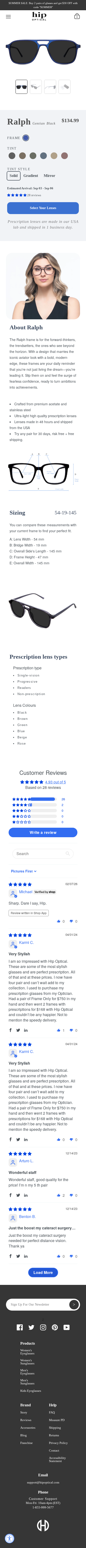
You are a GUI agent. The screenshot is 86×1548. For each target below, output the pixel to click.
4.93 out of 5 (55, 782)
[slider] (20, 884)
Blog (23, 1435)
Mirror (49, 176)
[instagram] (30, 9)
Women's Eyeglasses (27, 1351)
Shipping (55, 1427)
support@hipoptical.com (43, 1482)
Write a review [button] (43, 832)
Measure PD (56, 1420)
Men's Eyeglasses (27, 1371)
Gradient (30, 176)
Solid (14, 176)
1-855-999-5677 (43, 1507)
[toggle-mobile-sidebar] (8, 16)
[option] (43, 48)
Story (23, 1412)
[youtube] (46, 9)
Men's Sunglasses (27, 1381)
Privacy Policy (58, 1443)
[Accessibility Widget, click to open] (9, 1538)
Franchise (26, 1443)
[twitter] (22, 9)
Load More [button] (43, 1272)
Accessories (27, 1427)
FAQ (52, 1412)
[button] (17, 195)
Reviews (25, 1420)
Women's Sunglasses (27, 1361)
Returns (54, 1435)
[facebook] (14, 9)
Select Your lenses (43, 208)
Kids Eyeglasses (30, 1391)
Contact (54, 1450)
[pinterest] (38, 9)
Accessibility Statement (57, 1459)
